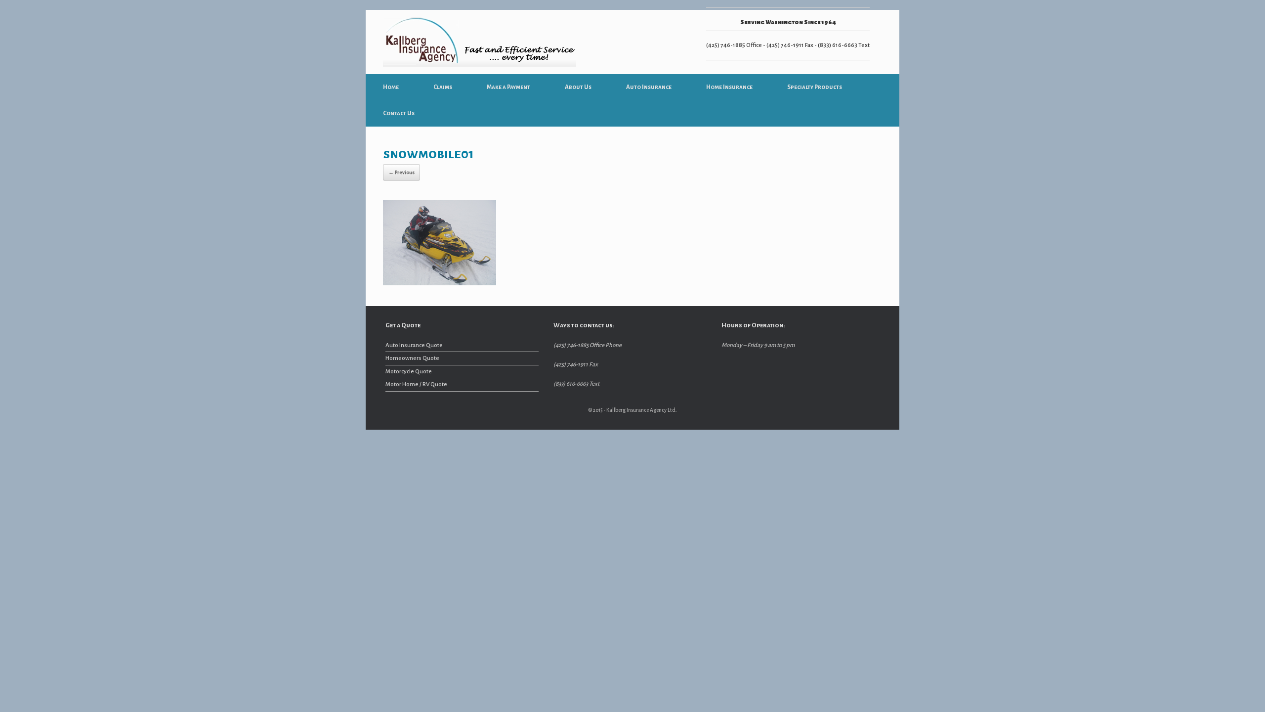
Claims (442, 87)
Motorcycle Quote (408, 371)
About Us (578, 87)
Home (391, 87)
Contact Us (399, 113)
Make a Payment (508, 87)
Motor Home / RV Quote (416, 384)
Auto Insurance (649, 87)
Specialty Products (814, 87)
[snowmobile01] (439, 283)
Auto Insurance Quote (414, 345)
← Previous (401, 172)
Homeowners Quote (412, 358)
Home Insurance (729, 87)
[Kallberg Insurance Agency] (479, 42)
